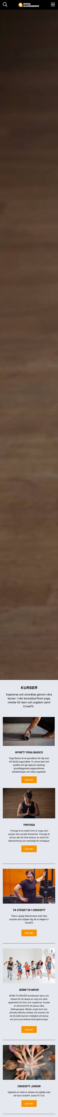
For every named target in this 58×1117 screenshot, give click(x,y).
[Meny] (52, 5)
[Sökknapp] (5, 5)
